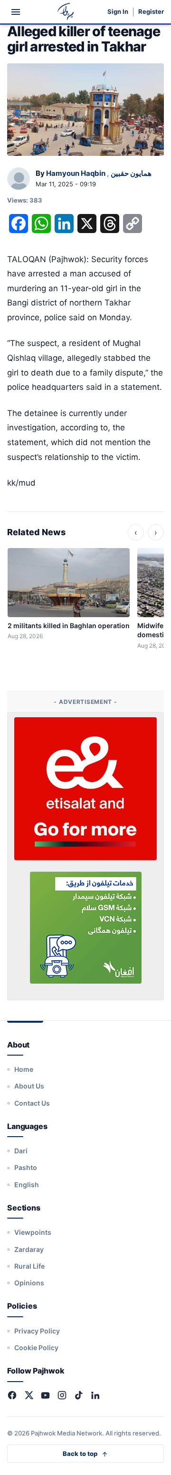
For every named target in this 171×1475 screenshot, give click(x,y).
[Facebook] (12, 1395)
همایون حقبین (131, 173)
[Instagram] (62, 1395)
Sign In (117, 12)
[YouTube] (45, 1395)
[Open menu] (15, 12)
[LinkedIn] (95, 1395)
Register (151, 12)
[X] (29, 1395)
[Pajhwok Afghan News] (66, 11)
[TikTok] (79, 1395)
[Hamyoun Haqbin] (18, 179)
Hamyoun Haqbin (75, 173)
